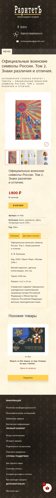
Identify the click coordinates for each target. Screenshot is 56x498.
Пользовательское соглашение (20, 413)
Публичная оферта (15, 418)
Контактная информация (18, 424)
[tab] (15, 236)
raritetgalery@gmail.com (32, 41)
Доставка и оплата (31, 236)
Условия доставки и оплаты (19, 474)
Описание (14, 236)
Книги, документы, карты (30, 220)
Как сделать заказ (14, 463)
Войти (23, 27)
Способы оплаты (14, 468)
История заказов (14, 441)
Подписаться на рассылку (18, 446)
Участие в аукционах (16, 452)
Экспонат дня (12, 491)
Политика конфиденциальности (21, 407)
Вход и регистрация (15, 435)
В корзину (18, 205)
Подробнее (28, 378)
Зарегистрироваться (31, 33)
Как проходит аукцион (16, 479)
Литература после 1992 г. (20, 223)
